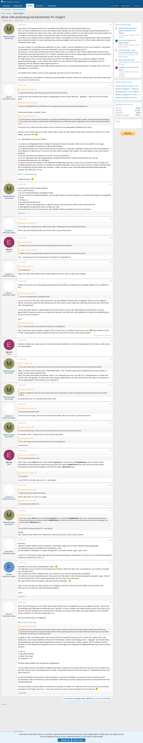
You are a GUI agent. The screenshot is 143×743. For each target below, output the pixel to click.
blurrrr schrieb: (24, 242)
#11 (110, 404)
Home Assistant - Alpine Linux (126, 86)
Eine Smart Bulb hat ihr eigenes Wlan (127, 41)
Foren (30, 6)
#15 (110, 510)
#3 (111, 184)
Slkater (138, 115)
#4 (111, 219)
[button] (24, 6)
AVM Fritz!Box (123, 47)
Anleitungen (18, 6)
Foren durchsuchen (18, 9)
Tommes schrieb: (25, 267)
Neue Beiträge (6, 9)
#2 (111, 85)
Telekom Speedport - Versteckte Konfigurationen (128, 89)
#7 (111, 281)
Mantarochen (7, 20)
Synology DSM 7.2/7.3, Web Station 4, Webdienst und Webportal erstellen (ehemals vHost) (128, 92)
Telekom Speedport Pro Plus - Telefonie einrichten (128, 94)
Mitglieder (52, 6)
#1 (111, 25)
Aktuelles (39, 6)
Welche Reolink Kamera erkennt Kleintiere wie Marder (128, 30)
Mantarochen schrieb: (26, 89)
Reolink (121, 37)
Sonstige (121, 64)
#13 (110, 450)
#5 (111, 238)
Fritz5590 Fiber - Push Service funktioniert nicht (128, 51)
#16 (110, 540)
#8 (111, 340)
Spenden (128, 133)
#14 (110, 485)
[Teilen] (107, 24)
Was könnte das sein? (127, 60)
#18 (110, 602)
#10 (110, 385)
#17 (110, 563)
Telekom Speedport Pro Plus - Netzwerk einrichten (128, 97)
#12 (110, 423)
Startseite (6, 6)
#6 (111, 262)
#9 (111, 359)
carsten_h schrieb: (25, 427)
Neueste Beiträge (123, 24)
